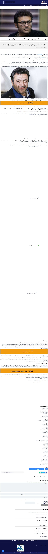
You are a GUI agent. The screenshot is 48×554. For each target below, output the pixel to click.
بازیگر (46, 469)
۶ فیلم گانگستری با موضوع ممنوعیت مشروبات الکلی (40, 530)
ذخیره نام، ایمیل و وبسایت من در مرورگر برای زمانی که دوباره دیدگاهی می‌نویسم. (33, 499)
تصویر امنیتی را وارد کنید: (39, 502)
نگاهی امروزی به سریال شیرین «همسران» (41, 528)
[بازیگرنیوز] (44, 2)
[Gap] (46, 545)
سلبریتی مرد (31, 469)
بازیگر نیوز (24, 552)
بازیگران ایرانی (37, 469)
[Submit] (5, 2)
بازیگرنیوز (42, 57)
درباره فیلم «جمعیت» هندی (43, 536)
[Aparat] (38, 545)
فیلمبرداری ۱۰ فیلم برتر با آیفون (43, 525)
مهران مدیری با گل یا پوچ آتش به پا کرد (42, 520)
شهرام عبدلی (45, 365)
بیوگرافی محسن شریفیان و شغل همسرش (41, 517)
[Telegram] (42, 545)
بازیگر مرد (42, 469)
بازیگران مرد (40, 54)
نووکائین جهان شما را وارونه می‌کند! (42, 522)
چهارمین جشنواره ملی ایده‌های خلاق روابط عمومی (40, 514)
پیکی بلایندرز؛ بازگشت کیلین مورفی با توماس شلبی (40, 533)
